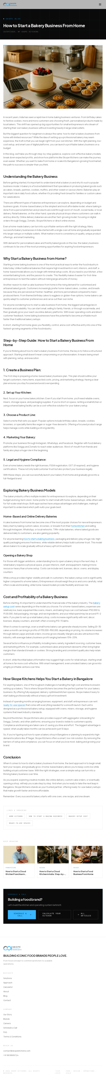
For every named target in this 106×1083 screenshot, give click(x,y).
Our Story (7, 1014)
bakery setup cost (78, 816)
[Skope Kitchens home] (10, 4)
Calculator (8, 987)
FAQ (5, 1032)
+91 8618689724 (10, 1055)
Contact (7, 1000)
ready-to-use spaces (14, 705)
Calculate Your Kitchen (52, 914)
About (6, 991)
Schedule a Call (20, 914)
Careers (7, 1023)
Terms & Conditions (12, 1036)
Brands (6, 1019)
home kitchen (78, 525)
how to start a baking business (39, 538)
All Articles (86, 914)
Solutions (7, 978)
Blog (5, 996)
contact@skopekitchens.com (16, 1050)
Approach (7, 982)
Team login (57, 1072)
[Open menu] (100, 4)
